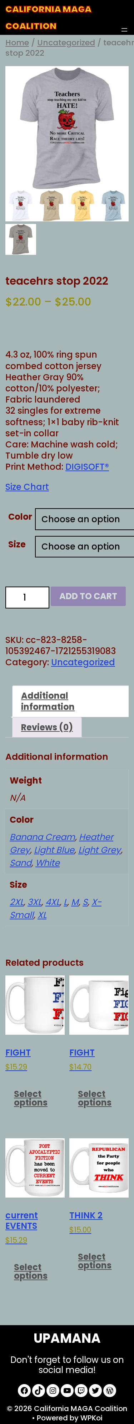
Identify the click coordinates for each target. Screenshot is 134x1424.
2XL (17, 902)
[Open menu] (124, 30)
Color (20, 517)
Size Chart (27, 487)
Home (17, 42)
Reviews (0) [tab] (47, 727)
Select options (31, 1098)
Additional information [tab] (48, 701)
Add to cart (88, 596)
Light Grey (99, 850)
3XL (34, 902)
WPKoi (91, 1418)
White (47, 863)
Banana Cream (42, 837)
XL (42, 915)
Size (17, 544)
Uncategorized (66, 42)
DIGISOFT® (87, 467)
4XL (52, 902)
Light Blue (54, 850)
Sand (20, 863)
